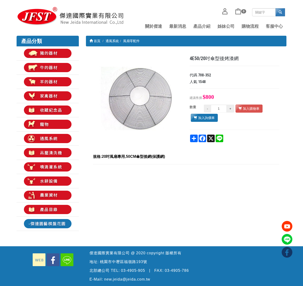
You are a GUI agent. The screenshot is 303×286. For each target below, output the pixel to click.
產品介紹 (201, 26)
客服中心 (274, 26)
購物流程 (250, 26)
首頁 (96, 41)
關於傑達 (153, 26)
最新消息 (177, 26)
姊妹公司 (226, 26)
